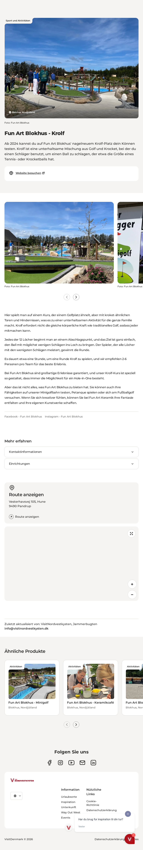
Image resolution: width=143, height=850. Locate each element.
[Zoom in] (132, 584)
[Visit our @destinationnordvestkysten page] (71, 762)
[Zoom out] (132, 594)
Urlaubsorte (69, 796)
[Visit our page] (49, 762)
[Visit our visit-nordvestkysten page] (93, 762)
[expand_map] (131, 533)
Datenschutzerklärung (101, 810)
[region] (71, 563)
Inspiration (68, 802)
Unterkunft (68, 807)
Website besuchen (28, 173)
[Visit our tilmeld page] (82, 762)
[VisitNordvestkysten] (22, 780)
